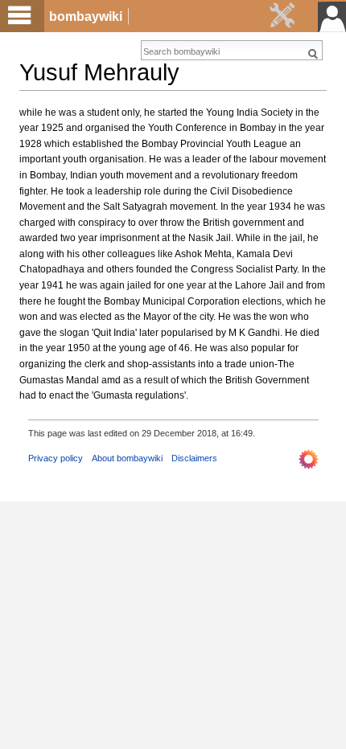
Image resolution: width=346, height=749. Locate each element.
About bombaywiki (127, 458)
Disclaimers (194, 458)
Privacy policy (55, 458)
